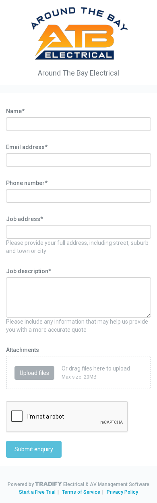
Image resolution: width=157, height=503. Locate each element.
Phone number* (27, 183)
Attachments (22, 350)
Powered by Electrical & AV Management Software (78, 484)
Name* (15, 111)
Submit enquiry (33, 449)
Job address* (24, 219)
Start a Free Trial (37, 492)
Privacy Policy (122, 492)
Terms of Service (81, 492)
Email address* (27, 147)
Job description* (28, 271)
